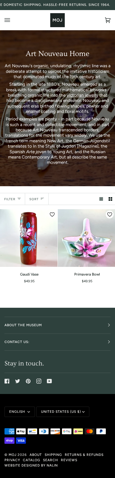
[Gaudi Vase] (29, 238)
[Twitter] (17, 381)
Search (50, 460)
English (17, 412)
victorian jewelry (82, 95)
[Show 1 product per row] (101, 199)
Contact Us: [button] (16, 342)
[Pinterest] (28, 381)
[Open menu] (12, 20)
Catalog (31, 460)
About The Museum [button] (23, 325)
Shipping (53, 455)
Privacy (12, 460)
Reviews (69, 460)
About (36, 455)
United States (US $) (61, 412)
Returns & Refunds (84, 455)
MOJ (12, 455)
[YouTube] (49, 381)
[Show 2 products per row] (110, 199)
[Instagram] (38, 381)
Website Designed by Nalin (31, 465)
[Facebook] (6, 381)
